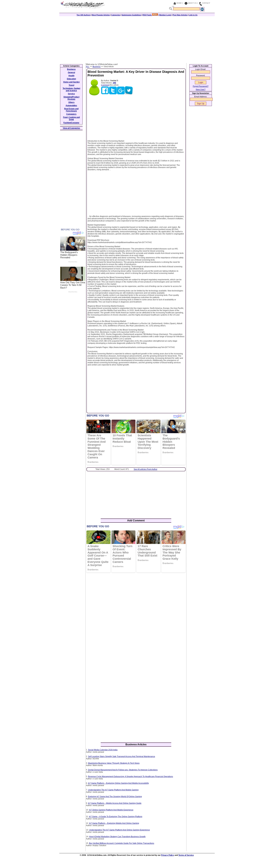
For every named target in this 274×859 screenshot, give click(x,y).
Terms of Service (186, 855)
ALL (87, 66)
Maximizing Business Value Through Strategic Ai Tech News (114, 763)
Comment (105, 85)
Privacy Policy (167, 855)
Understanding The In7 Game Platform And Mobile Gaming (113, 790)
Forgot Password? (201, 86)
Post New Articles (180, 15)
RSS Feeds (147, 15)
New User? (201, 89)
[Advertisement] (137, 39)
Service (71, 94)
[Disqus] (136, 616)
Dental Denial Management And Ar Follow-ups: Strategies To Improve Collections (123, 770)
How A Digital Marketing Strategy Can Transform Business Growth (117, 836)
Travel (71, 85)
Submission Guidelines (131, 15)
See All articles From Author (145, 469)
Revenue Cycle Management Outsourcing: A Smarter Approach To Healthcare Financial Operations (130, 776)
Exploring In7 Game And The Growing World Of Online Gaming (115, 796)
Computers (71, 114)
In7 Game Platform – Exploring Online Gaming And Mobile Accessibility (118, 783)
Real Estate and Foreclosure (71, 110)
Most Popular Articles (101, 15)
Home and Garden (71, 82)
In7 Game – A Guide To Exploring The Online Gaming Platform (115, 816)
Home (179, 3)
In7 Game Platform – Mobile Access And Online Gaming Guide (114, 803)
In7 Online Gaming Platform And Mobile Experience (111, 810)
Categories (115, 15)
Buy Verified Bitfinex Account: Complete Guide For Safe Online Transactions (121, 843)
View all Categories (71, 128)
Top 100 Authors (83, 15)
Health (71, 76)
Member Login (165, 15)
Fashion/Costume (71, 123)
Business (97, 66)
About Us (192, 3)
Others (71, 102)
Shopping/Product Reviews (71, 98)
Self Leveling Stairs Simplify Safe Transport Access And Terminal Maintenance (121, 756)
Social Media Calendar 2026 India (102, 750)
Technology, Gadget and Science (71, 89)
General (71, 72)
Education (71, 79)
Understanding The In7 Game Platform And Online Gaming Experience (119, 830)
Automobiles (71, 105)
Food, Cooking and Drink (71, 118)
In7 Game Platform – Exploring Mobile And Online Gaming (114, 823)
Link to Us (193, 15)
